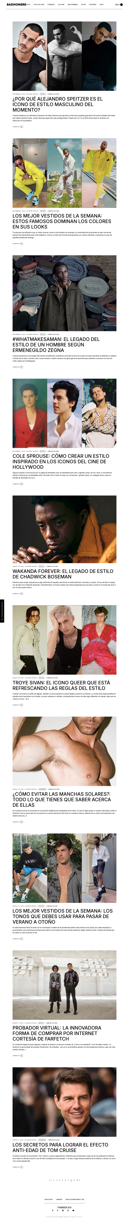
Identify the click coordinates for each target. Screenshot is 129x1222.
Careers (59, 1199)
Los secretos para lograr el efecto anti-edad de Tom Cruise (60, 1147)
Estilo (43, 94)
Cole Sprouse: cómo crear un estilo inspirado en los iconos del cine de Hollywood (61, 461)
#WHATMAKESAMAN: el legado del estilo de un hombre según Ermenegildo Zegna (56, 344)
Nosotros (49, 1199)
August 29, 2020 (18, 566)
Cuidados (42, 789)
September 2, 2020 (19, 334)
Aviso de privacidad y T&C (75, 1199)
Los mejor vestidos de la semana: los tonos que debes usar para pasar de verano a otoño (63, 916)
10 (77, 1180)
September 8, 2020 (19, 94)
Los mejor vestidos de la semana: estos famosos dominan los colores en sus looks (62, 221)
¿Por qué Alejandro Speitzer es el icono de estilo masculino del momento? (58, 104)
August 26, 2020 (18, 677)
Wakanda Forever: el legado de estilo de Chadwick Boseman (63, 574)
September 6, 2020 (19, 211)
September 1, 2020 (19, 451)
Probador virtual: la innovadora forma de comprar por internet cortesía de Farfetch (57, 1033)
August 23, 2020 (18, 906)
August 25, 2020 (18, 789)
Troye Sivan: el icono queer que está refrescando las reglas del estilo (61, 685)
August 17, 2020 (18, 1023)
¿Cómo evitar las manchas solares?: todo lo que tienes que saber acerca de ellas (62, 799)
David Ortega (32, 94)
